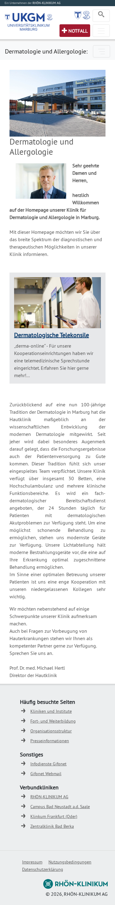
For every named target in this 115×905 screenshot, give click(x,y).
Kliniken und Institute (51, 711)
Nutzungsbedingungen (69, 862)
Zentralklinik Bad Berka (52, 826)
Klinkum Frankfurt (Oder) (53, 816)
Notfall (78, 31)
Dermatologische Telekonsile (51, 335)
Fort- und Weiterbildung (53, 721)
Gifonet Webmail (45, 773)
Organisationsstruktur (51, 731)
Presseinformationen (49, 741)
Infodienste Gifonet (48, 764)
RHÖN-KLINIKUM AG (49, 796)
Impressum (32, 862)
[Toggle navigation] (101, 16)
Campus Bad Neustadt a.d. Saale (60, 806)
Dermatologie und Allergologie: (46, 51)
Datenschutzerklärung (42, 869)
